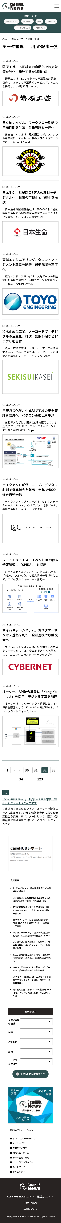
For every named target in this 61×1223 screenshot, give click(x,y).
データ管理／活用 (30, 39)
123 (40, 779)
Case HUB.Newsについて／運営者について (30, 1196)
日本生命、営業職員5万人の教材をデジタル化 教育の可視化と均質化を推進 (30, 197)
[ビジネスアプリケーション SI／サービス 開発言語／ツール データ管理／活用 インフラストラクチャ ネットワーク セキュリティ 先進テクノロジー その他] (36, 1061)
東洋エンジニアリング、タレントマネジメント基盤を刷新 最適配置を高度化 (30, 264)
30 (27, 770)
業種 (10, 1031)
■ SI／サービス (17, 1143)
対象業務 (12, 1041)
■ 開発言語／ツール (19, 1152)
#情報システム (40, 28)
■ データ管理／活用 (19, 1157)
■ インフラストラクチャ (21, 1162)
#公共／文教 (51, 21)
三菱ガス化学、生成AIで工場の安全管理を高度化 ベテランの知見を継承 (30, 413)
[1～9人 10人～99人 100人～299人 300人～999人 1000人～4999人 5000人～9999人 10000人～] (36, 1021)
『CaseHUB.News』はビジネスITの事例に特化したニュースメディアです (29, 801)
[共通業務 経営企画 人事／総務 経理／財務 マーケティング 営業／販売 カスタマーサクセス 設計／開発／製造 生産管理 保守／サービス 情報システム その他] (36, 1041)
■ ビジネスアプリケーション (23, 1138)
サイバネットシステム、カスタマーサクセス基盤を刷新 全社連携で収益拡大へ (30, 635)
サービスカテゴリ (12, 1061)
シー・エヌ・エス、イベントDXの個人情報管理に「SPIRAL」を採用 (30, 562)
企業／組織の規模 (13, 1021)
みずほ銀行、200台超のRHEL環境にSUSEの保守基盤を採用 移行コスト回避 (32, 899)
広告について (30, 1208)
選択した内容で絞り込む (32, 1073)
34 (21, 779)
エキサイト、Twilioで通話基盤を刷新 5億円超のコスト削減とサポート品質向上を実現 (31, 923)
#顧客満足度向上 (11, 21)
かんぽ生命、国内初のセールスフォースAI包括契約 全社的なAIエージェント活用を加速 (31, 945)
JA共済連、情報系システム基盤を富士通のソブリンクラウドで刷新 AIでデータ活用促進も (32, 980)
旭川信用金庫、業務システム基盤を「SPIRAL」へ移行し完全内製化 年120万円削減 (32, 992)
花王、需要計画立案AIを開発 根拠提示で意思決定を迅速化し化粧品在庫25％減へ (31, 957)
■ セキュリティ (17, 1171)
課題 (10, 1051)
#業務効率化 (27, 21)
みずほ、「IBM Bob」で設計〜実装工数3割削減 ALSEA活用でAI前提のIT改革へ (31, 934)
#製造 (39, 21)
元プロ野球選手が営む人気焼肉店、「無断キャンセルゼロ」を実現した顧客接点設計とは (31, 910)
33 (54, 770)
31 (36, 770)
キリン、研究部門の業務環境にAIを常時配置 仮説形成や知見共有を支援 (31, 969)
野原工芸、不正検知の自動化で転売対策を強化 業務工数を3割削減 (30, 69)
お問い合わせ (30, 1202)
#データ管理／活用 (23, 28)
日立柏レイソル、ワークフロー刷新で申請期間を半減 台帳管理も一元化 (30, 125)
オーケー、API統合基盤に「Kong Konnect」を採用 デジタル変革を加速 (29, 694)
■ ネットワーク (17, 1166)
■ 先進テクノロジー (19, 1147)
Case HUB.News (10, 39)
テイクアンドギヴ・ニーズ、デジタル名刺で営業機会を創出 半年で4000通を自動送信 (29, 489)
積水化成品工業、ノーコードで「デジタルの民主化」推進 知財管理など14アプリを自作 (30, 336)
